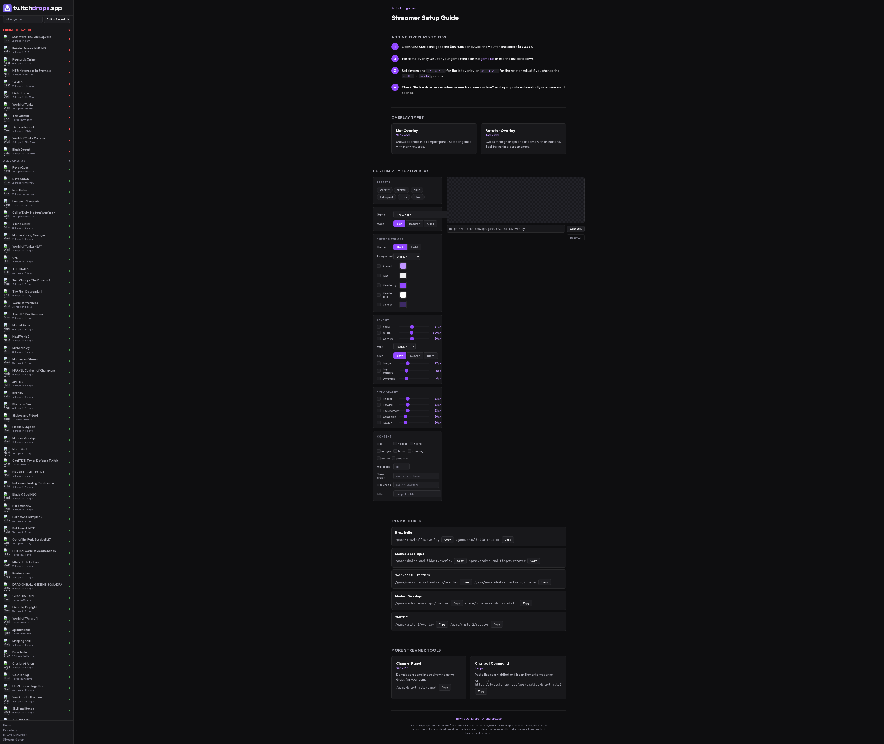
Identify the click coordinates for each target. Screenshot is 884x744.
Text (385, 275)
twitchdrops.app (491, 718)
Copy (447, 539)
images (386, 451)
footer (418, 443)
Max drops (383, 466)
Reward (388, 405)
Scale (386, 327)
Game (381, 214)
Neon (417, 189)
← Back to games (403, 8)
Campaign (389, 416)
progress (402, 458)
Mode (380, 223)
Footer (387, 422)
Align (380, 356)
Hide (380, 443)
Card (430, 223)
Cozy (404, 197)
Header (387, 399)
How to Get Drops (15, 734)
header (402, 443)
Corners (388, 338)
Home (7, 725)
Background (384, 256)
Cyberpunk (386, 197)
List (399, 223)
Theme (381, 247)
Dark (400, 247)
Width (387, 333)
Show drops (381, 475)
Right (430, 356)
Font (380, 346)
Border (387, 304)
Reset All (575, 237)
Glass (418, 197)
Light (414, 247)
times (401, 451)
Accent (387, 266)
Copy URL (576, 229)
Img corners (388, 370)
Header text (387, 294)
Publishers (10, 730)
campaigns (419, 451)
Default (385, 189)
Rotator (414, 223)
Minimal (401, 189)
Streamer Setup (13, 739)
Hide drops (384, 485)
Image (387, 363)
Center (415, 356)
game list (487, 58)
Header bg (389, 285)
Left (400, 356)
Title (380, 494)
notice (385, 458)
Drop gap (389, 378)
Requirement (390, 410)
